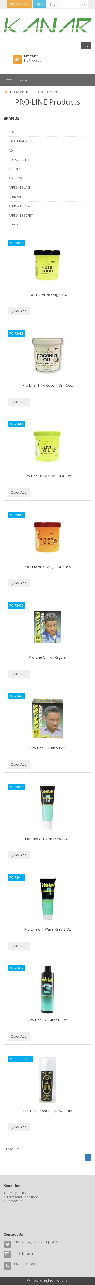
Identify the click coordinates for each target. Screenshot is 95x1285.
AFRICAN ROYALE (21, 206)
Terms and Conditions (22, 1197)
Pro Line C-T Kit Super (47, 748)
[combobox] (63, 4)
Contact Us (14, 1201)
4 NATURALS (18, 141)
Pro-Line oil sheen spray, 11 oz (47, 1110)
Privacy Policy (16, 1192)
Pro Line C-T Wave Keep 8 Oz (47, 929)
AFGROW (15, 178)
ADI (11, 150)
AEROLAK (15, 169)
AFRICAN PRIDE (19, 197)
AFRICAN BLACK (20, 187)
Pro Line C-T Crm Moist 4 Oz (47, 838)
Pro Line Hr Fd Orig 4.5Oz (48, 294)
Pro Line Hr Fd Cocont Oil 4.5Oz (47, 385)
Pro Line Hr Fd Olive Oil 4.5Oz (47, 476)
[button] (86, 45)
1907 (12, 132)
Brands (19, 92)
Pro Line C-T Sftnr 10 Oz (47, 1020)
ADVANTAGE (18, 159)
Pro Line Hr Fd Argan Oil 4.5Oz (48, 566)
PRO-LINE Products (44, 92)
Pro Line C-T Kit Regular (47, 657)
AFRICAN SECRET (21, 215)
